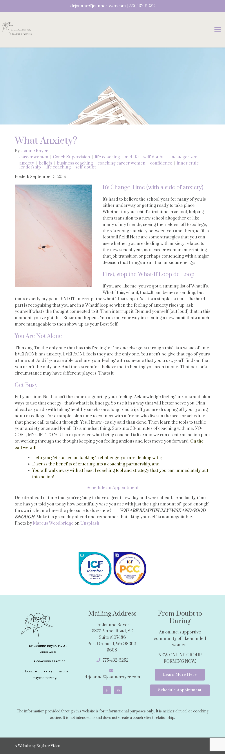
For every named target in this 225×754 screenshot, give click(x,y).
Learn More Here (180, 674)
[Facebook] (107, 690)
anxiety (26, 163)
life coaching (107, 157)
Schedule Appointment (179, 690)
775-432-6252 (142, 6)
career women (33, 157)
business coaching (75, 163)
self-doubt (153, 157)
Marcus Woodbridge (53, 523)
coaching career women (121, 163)
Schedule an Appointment (113, 487)
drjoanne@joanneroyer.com (98, 6)
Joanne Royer (34, 151)
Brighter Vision (48, 746)
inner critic (188, 163)
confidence (161, 163)
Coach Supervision (71, 157)
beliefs (45, 163)
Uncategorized (183, 157)
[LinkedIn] (118, 690)
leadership (30, 167)
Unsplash (89, 523)
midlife (132, 157)
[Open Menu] (217, 30)
